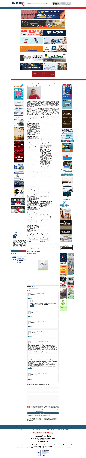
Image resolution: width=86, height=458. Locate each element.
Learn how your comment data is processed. (44, 415)
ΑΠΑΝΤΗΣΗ (30, 298)
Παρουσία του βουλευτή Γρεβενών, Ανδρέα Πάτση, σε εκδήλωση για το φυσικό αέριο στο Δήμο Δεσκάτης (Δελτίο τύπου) (34, 419)
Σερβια (23, 7)
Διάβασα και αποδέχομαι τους (35, 411)
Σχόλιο (28, 393)
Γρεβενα (32, 7)
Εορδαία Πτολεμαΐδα (32, 288)
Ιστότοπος (28, 389)
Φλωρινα (41, 7)
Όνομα (28, 385)
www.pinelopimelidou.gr (30, 255)
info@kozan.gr (69, 426)
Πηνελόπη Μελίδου (35, 374)
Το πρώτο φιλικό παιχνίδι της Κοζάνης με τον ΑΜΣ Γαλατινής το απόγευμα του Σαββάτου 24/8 (50, 419)
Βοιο (20, 7)
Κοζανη (12, 7)
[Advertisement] (18, 223)
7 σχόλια (40, 86)
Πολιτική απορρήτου (34, 407)
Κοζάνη (37, 288)
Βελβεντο (28, 7)
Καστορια (36, 7)
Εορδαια (16, 7)
